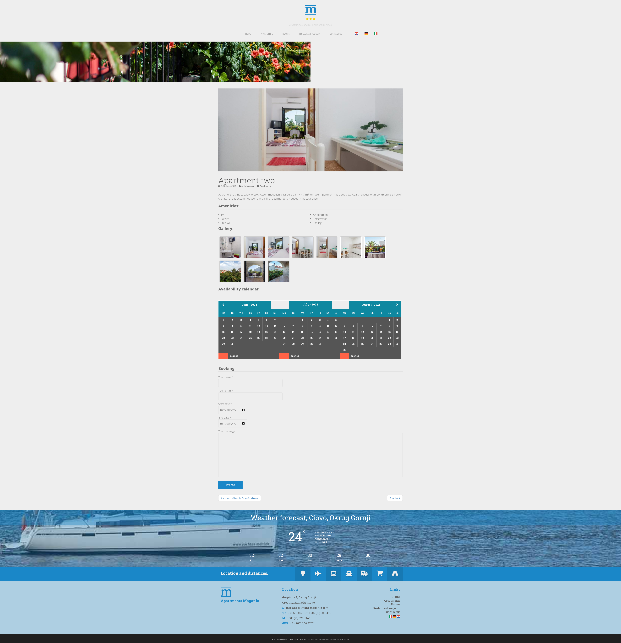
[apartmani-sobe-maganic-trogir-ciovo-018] (375, 247)
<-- (223, 305)
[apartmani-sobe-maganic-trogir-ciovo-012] (230, 247)
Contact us (336, 34)
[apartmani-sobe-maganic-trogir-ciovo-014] (278, 247)
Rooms (286, 34)
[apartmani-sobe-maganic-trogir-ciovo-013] (254, 247)
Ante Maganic (247, 185)
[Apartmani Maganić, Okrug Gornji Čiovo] (254, 271)
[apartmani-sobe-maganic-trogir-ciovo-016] (327, 247)
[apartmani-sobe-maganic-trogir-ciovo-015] (303, 247)
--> (399, 304)
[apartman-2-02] (278, 271)
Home (248, 34)
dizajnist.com (344, 639)
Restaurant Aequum (309, 34)
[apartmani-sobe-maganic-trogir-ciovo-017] (351, 247)
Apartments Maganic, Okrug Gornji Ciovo (310, 25)
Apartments (267, 34)
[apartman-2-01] (230, 271)
